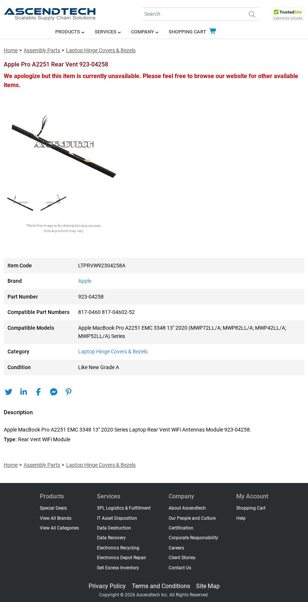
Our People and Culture (192, 518)
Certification (181, 528)
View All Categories (59, 528)
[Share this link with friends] (8, 392)
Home (11, 50)
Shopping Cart (188, 32)
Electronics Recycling (118, 548)
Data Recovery (111, 537)
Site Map (208, 586)
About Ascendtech (187, 508)
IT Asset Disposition (117, 518)
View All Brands (55, 518)
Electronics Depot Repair (121, 557)
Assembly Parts (42, 50)
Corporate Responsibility (193, 537)
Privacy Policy (107, 586)
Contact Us (180, 567)
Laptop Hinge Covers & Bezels (101, 50)
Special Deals (53, 508)
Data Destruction (114, 528)
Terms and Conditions (161, 586)
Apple (84, 281)
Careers (176, 548)
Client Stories (182, 557)
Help (241, 518)
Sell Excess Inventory (118, 567)
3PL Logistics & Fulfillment (124, 508)
